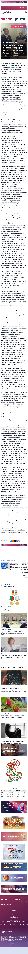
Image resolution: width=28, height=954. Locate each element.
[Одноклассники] (13, 541)
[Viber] (17, 541)
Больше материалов (24, 585)
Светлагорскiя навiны (19, 54)
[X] (15, 541)
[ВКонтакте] (11, 541)
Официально (18, 26)
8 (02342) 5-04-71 (14, 911)
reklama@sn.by (14, 917)
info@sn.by (14, 916)
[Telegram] (19, 541)
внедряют (11, 67)
